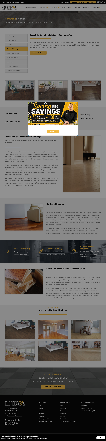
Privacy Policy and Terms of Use (37, 438)
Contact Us (53, 131)
